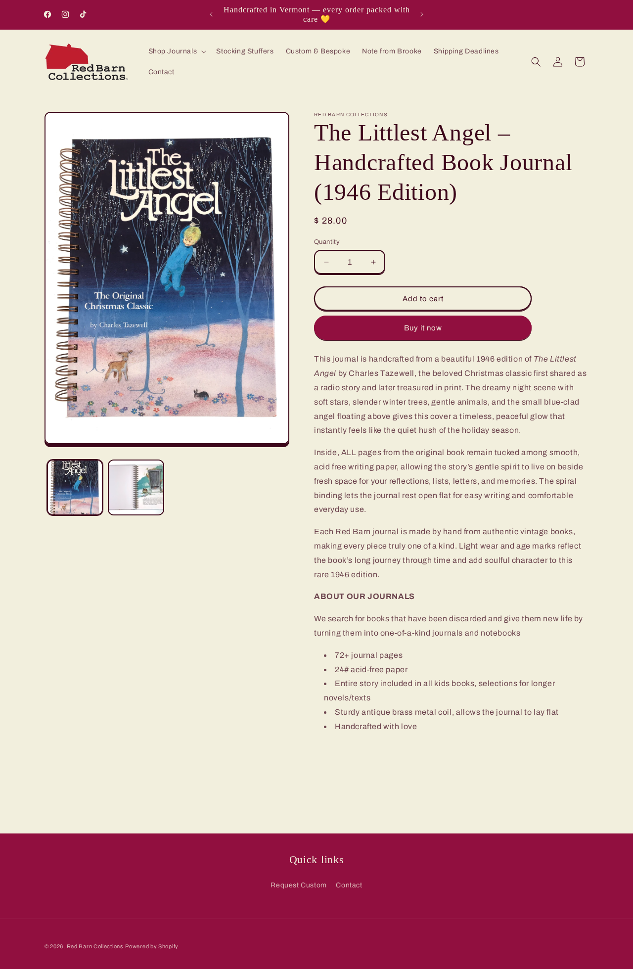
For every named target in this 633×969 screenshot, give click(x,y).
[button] (176, 51)
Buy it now (423, 328)
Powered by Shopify (152, 946)
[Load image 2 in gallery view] (136, 487)
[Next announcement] (422, 14)
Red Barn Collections (95, 946)
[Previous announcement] (211, 14)
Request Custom (298, 885)
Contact (349, 885)
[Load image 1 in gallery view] (75, 487)
